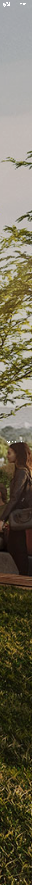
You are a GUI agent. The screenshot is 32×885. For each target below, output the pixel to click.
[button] (30, 4)
